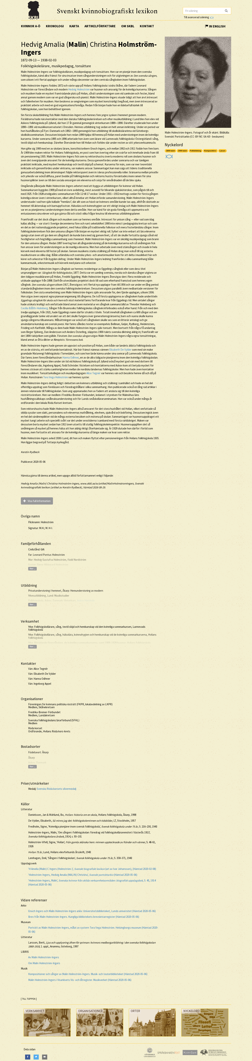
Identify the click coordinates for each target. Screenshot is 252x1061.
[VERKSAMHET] (47, 1037)
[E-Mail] (44, 1057)
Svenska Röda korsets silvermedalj (56, 789)
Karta (74, 26)
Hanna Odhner (70, 357)
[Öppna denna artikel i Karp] (169, 155)
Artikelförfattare (100, 26)
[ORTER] (152, 1037)
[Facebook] (27, 1057)
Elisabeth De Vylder (120, 349)
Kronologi (55, 26)
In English (216, 26)
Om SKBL (127, 26)
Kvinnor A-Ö (30, 26)
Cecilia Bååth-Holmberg (34, 308)
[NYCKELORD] (204, 1037)
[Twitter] (36, 1057)
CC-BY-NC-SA (198, 136)
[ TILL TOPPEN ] (29, 998)
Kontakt (147, 26)
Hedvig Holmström (79, 89)
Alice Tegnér (93, 373)
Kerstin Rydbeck (30, 452)
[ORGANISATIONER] (99, 1037)
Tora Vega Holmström (55, 377)
